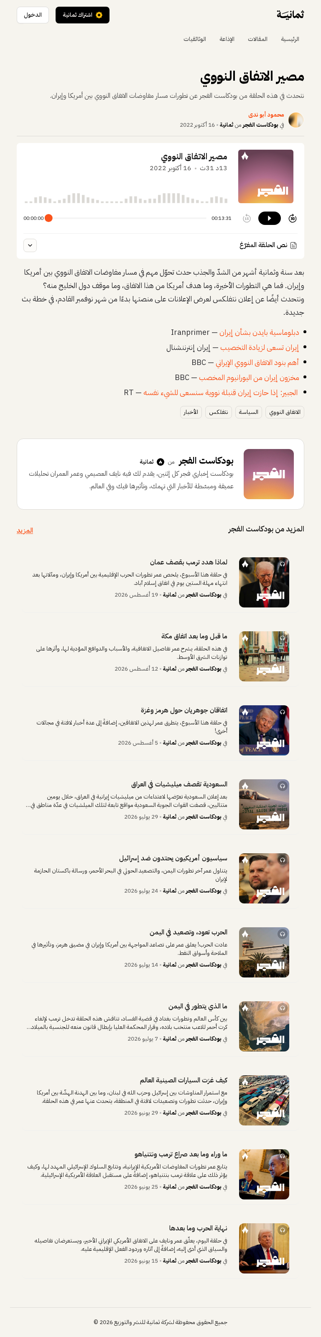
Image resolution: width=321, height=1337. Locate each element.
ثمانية (226, 124)
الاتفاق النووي (285, 412)
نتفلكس (218, 412)
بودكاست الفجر (260, 124)
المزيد (25, 530)
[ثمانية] (290, 15)
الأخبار (191, 412)
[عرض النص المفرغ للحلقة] (30, 245)
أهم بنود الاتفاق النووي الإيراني (257, 362)
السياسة (248, 412)
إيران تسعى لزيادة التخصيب (259, 347)
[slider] (48, 218)
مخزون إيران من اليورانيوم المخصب (249, 377)
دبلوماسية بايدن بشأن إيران (259, 332)
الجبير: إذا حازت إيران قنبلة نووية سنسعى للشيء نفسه (220, 392)
